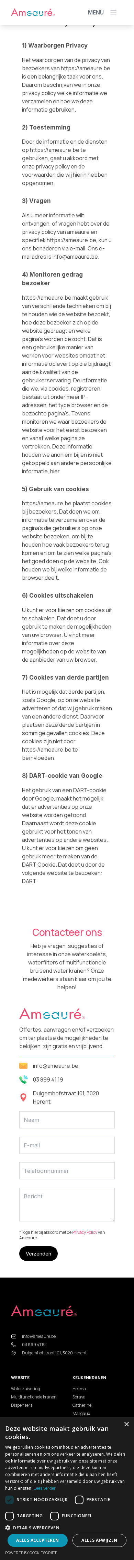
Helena (79, 1389)
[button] (67, 1527)
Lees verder (45, 1488)
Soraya (79, 1397)
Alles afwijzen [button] (99, 1540)
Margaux (81, 1413)
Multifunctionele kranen (34, 1397)
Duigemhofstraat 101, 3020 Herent (66, 1097)
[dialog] (67, 1488)
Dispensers (21, 1405)
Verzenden (38, 1254)
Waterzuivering (25, 1389)
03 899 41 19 (48, 1079)
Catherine (81, 1405)
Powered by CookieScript (31, 1552)
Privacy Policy (84, 1232)
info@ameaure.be (55, 1066)
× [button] (126, 1424)
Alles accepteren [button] (37, 1540)
